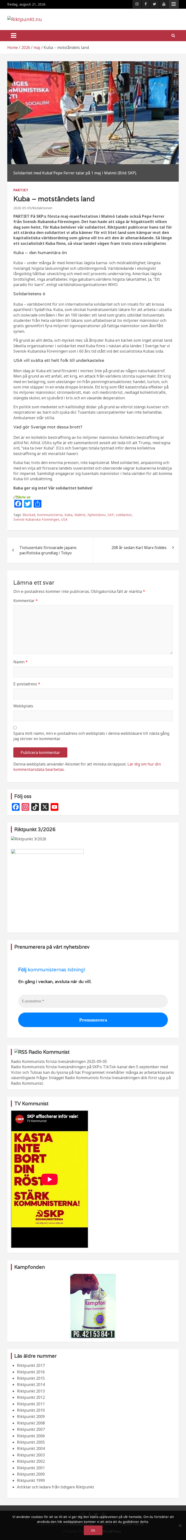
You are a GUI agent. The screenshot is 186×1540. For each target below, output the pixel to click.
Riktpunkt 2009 (31, 1416)
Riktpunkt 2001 (31, 1467)
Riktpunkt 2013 (31, 1391)
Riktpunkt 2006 (31, 1436)
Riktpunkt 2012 (31, 1397)
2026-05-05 (22, 208)
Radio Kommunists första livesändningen (48, 1061)
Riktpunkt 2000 (31, 1474)
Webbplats (23, 706)
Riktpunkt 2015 (31, 1378)
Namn (20, 662)
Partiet (20, 190)
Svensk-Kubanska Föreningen (36, 519)
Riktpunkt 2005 (31, 1442)
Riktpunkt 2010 (31, 1410)
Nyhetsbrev (96, 514)
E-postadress (26, 684)
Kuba (68, 514)
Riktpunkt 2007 (31, 1429)
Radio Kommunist (49, 1052)
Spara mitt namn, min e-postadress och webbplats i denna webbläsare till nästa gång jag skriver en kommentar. (91, 736)
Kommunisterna (49, 514)
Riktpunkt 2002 (31, 1461)
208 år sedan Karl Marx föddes (139, 547)
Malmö (79, 514)
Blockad (29, 514)
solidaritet (124, 514)
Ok (93, 1530)
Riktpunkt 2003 (31, 1455)
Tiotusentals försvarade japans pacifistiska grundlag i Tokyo (48, 550)
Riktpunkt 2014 (31, 1384)
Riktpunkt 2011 (31, 1404)
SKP (111, 514)
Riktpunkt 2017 (31, 1365)
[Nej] (180, 1525)
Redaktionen (42, 208)
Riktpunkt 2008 (31, 1423)
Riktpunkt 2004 (31, 1448)
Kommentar (25, 600)
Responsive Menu (174, 4)
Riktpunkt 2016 (31, 1372)
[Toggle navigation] (13, 35)
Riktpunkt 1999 (31, 1480)
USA (64, 519)
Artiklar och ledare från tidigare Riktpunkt (55, 1487)
